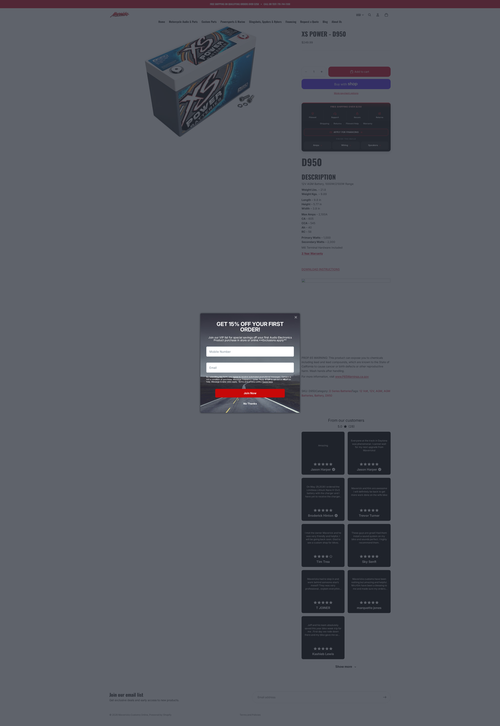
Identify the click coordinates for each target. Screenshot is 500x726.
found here (267, 381)
